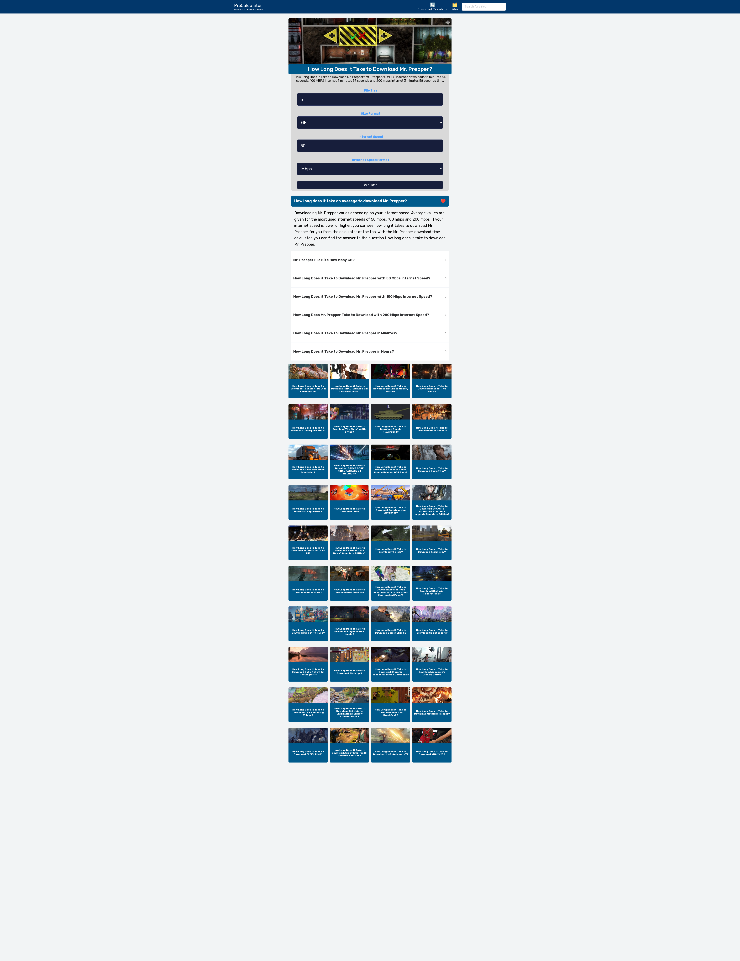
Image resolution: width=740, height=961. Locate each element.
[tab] (370, 260)
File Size (370, 90)
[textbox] (484, 7)
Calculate (370, 185)
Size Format (370, 113)
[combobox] (484, 7)
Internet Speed (370, 137)
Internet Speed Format (370, 160)
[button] (370, 260)
